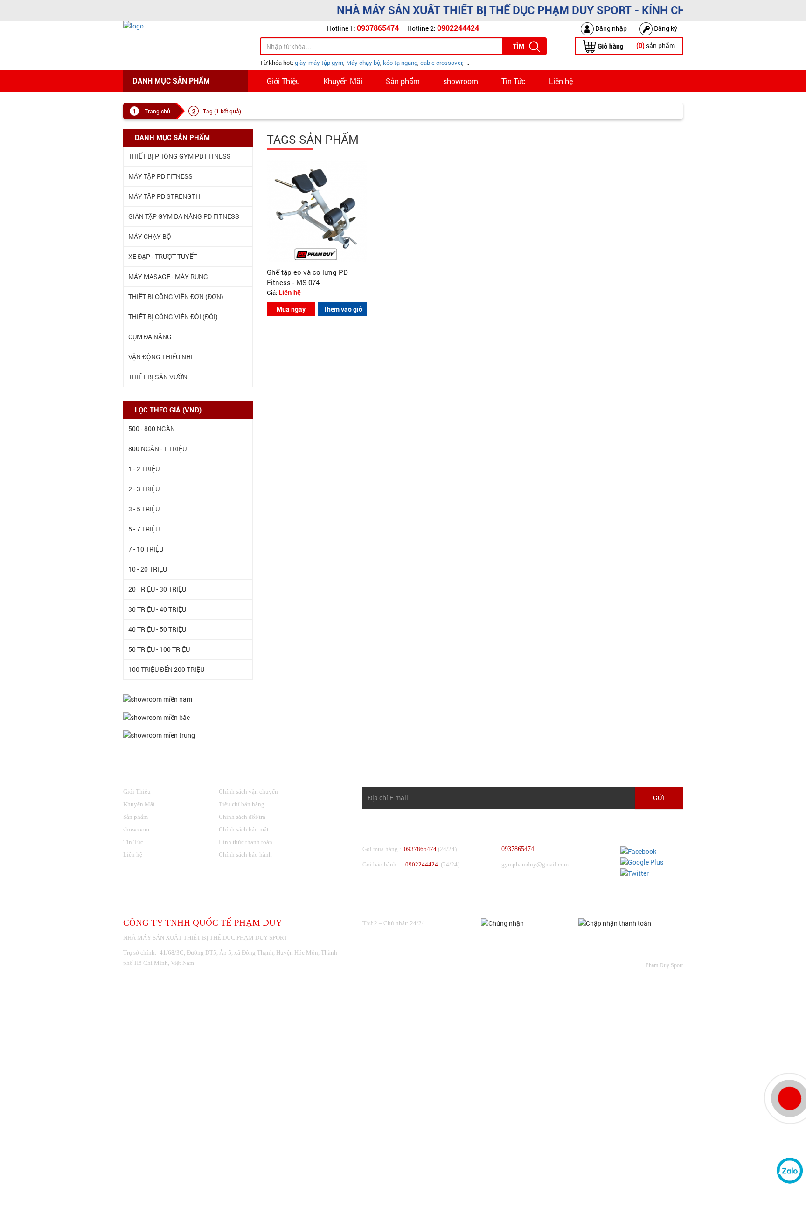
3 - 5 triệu (144, 508)
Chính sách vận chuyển (248, 791)
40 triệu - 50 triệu (157, 629)
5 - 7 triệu (144, 528)
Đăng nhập (610, 28)
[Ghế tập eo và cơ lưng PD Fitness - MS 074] (317, 210)
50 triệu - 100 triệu (159, 649)
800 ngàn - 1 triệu (157, 448)
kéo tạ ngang (400, 62)
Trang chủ (157, 111)
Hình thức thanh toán (245, 841)
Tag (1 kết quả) (222, 111)
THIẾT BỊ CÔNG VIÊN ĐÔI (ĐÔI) (173, 316)
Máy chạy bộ (363, 62)
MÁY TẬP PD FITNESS (160, 176)
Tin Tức (513, 81)
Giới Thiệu (283, 81)
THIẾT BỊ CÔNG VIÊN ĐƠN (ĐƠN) (175, 296)
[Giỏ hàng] (602, 45)
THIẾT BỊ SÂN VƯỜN (158, 376)
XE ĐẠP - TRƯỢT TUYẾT (162, 256)
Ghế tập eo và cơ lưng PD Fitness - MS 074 (307, 277)
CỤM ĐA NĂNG (150, 336)
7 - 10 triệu (145, 549)
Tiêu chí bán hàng (241, 804)
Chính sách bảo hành (245, 854)
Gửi (658, 797)
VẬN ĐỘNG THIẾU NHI (160, 356)
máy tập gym (325, 62)
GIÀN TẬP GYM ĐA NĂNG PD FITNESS (183, 216)
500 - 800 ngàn (151, 428)
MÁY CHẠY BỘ (149, 236)
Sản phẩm (403, 81)
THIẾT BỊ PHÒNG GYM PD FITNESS (179, 156)
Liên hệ (561, 81)
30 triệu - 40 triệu (157, 609)
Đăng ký (665, 28)
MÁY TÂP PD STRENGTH (164, 196)
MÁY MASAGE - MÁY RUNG (168, 276)
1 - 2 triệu (144, 468)
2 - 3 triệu (144, 488)
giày (300, 62)
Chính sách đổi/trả (242, 816)
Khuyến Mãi (342, 81)
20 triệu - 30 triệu (157, 589)
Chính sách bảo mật (244, 829)
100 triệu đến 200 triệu (166, 669)
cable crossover (441, 62)
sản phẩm (655, 45)
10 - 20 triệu (147, 569)
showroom (460, 81)
